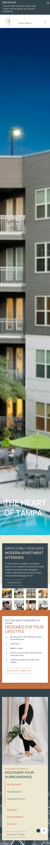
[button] (45, 21)
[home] (18, 21)
